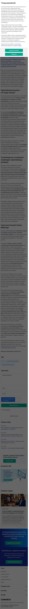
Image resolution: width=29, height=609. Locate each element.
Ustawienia (14, 54)
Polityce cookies (17, 45)
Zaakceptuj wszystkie (14, 50)
